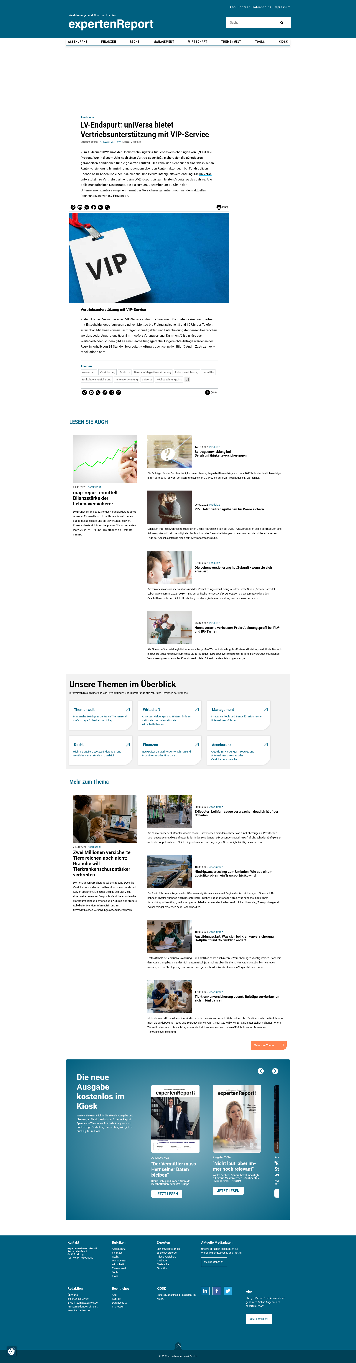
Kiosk (160, 1298)
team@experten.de (87, 1302)
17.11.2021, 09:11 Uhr (109, 142)
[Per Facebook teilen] (93, 207)
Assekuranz (87, 117)
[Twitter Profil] (228, 1291)
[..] (187, 379)
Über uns (72, 1294)
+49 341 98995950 (82, 1257)
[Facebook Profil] (216, 1291)
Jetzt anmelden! (259, 1318)
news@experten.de (78, 1310)
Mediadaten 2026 (214, 1262)
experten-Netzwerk (78, 1298)
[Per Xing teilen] (100, 207)
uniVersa (205, 174)
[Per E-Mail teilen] (73, 207)
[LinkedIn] (205, 1291)
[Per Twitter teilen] (107, 207)
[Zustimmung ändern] (11, 1351)
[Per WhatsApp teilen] (87, 207)
